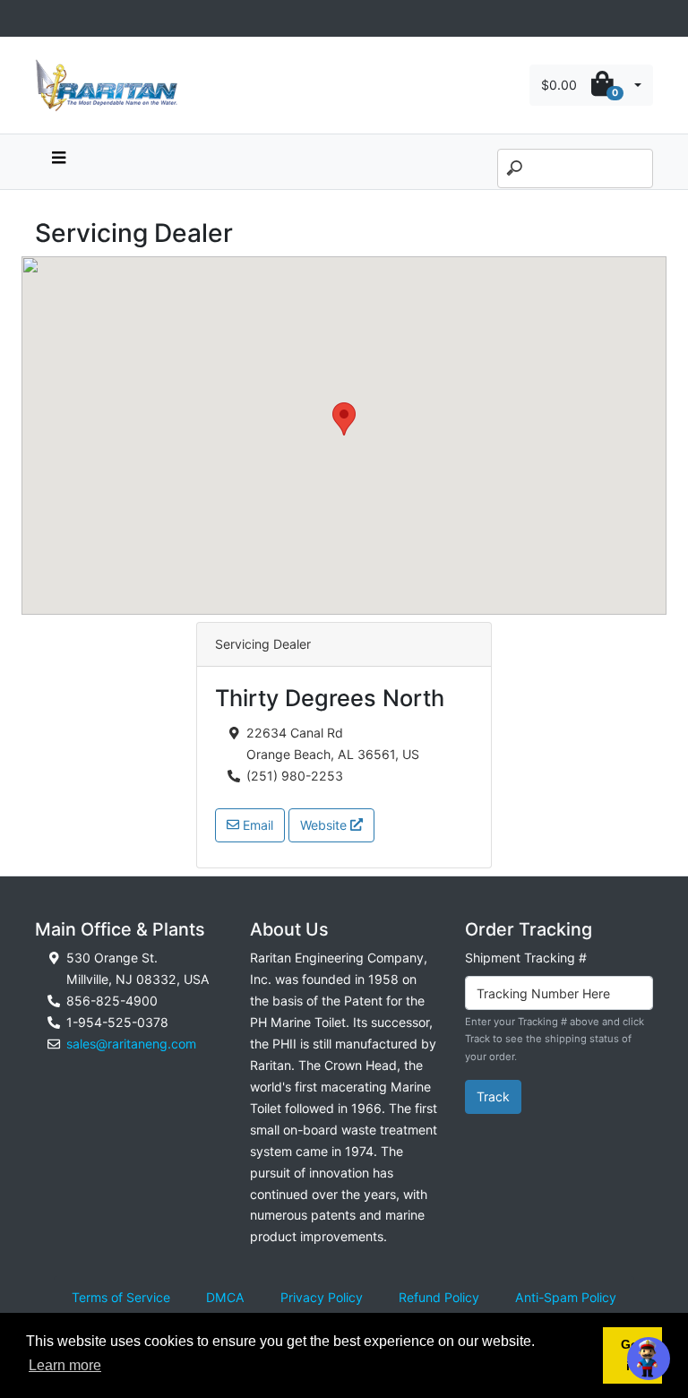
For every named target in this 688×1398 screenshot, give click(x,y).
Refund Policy (439, 1297)
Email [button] (256, 825)
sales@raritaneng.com (131, 1043)
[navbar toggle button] (58, 161)
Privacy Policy (321, 1297)
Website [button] (325, 825)
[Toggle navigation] (45, 18)
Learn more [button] (65, 1365)
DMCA (225, 1297)
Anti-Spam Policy (565, 1297)
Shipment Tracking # (526, 957)
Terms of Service (121, 1297)
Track (493, 1096)
